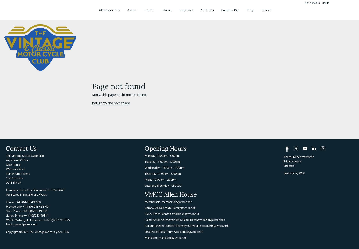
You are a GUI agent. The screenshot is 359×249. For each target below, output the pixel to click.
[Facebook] (287, 148)
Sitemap (289, 166)
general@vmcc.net (26, 224)
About (132, 10)
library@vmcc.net (184, 208)
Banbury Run (230, 10)
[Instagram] (323, 148)
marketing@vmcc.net (172, 238)
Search (267, 10)
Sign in (325, 3)
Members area (109, 10)
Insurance (187, 10)
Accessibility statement (299, 157)
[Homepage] (40, 48)
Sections (207, 10)
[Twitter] (296, 148)
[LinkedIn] (314, 148)
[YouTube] (305, 148)
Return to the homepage (111, 103)
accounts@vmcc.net (215, 226)
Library (167, 10)
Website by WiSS (294, 173)
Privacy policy (292, 161)
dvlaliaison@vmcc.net (185, 214)
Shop (250, 10)
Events (150, 10)
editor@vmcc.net (213, 220)
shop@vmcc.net (192, 232)
